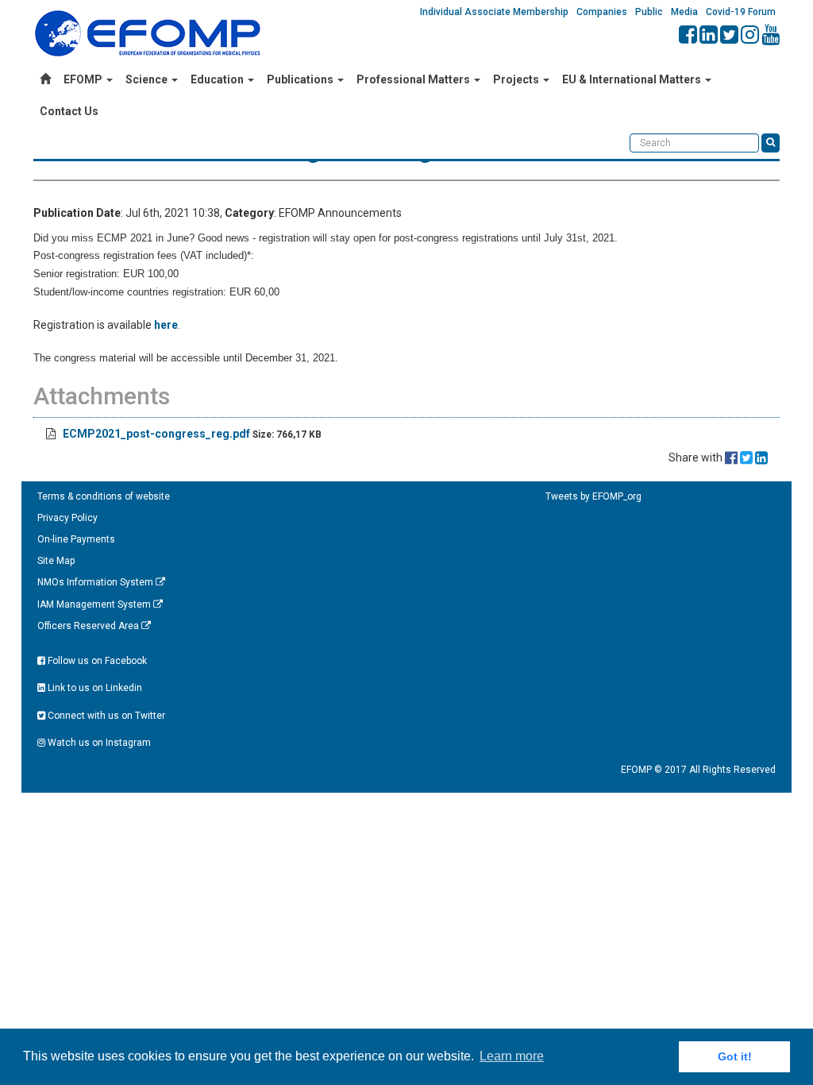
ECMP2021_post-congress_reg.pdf (156, 433)
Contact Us (69, 111)
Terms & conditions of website (103, 496)
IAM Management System (95, 604)
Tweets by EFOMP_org (593, 496)
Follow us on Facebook (96, 660)
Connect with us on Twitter (105, 715)
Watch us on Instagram (98, 742)
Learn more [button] (512, 1056)
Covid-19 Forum (741, 11)
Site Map (56, 560)
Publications (301, 79)
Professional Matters (414, 79)
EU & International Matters (632, 79)
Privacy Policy (67, 517)
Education (218, 79)
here (166, 325)
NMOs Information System (96, 582)
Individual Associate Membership (494, 11)
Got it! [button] (735, 1056)
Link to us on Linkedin (93, 687)
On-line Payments (76, 539)
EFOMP (84, 79)
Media (684, 11)
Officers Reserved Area (89, 625)
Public (649, 11)
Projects (517, 79)
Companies (601, 11)
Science (147, 79)
